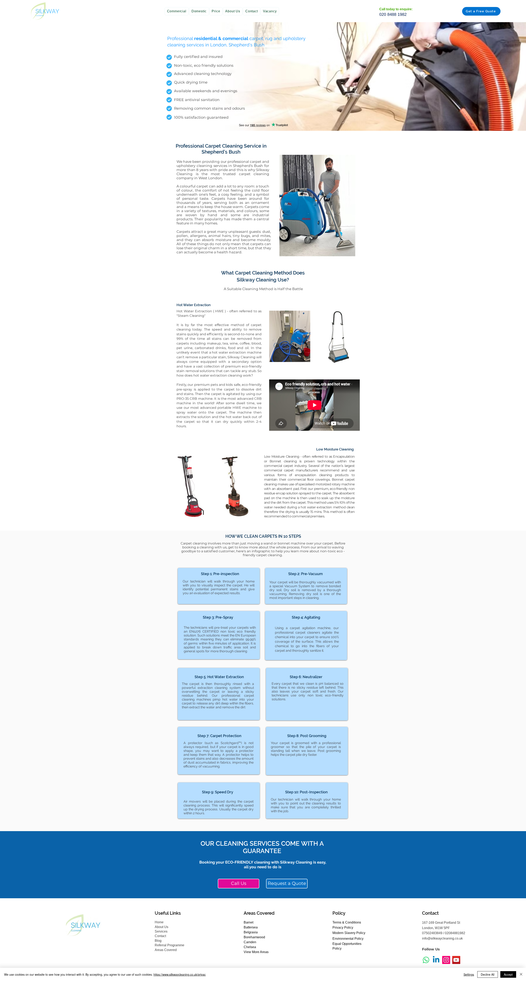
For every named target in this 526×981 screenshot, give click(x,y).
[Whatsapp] (426, 960)
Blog (158, 940)
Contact (160, 936)
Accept (508, 974)
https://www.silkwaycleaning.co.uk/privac (179, 974)
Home (159, 922)
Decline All (487, 974)
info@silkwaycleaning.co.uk (442, 938)
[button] (177, 11)
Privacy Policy (342, 927)
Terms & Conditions (346, 922)
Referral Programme (169, 945)
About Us (161, 927)
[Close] (521, 974)
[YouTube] (456, 960)
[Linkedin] (436, 960)
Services (161, 931)
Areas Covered (166, 950)
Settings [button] (469, 974)
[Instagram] (446, 960)
